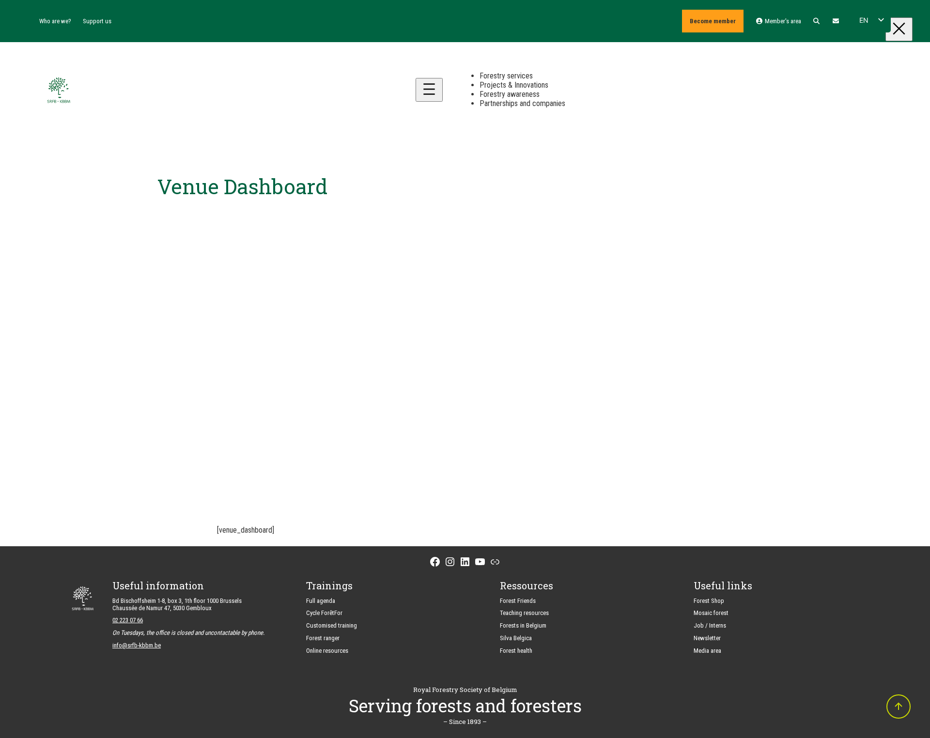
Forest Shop (709, 600)
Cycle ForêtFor (324, 612)
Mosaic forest (711, 612)
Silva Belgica (516, 638)
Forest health (516, 650)
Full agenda (320, 600)
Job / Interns (710, 625)
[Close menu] (899, 29)
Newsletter (707, 638)
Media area (707, 650)
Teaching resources (524, 612)
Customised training (331, 625)
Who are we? (55, 21)
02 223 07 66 (127, 620)
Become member (713, 21)
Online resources (327, 650)
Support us (97, 21)
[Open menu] (429, 90)
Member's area (782, 21)
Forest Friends (518, 600)
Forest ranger (323, 638)
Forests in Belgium (523, 625)
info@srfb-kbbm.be (136, 645)
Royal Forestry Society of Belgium (465, 689)
